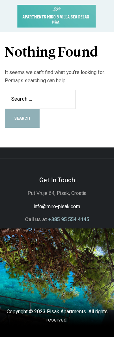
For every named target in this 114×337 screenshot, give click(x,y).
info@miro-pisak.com (57, 206)
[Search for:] (40, 99)
